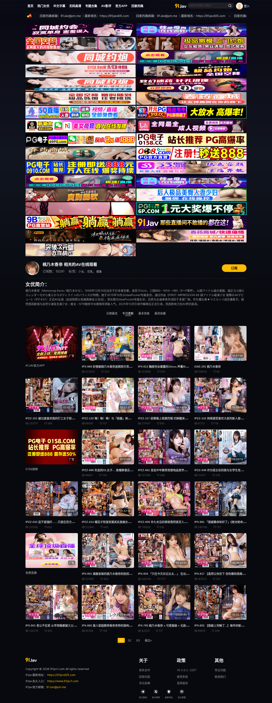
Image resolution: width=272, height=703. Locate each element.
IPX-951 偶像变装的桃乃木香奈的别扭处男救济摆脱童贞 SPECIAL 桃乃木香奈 (130, 573)
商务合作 (144, 670)
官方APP (121, 6)
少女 (81, 271)
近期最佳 (112, 313)
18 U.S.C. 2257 (186, 670)
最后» (148, 640)
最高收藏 (160, 313)
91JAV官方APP (35, 365)
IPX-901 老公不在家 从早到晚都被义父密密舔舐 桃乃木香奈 (62, 625)
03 (138, 640)
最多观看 (144, 313)
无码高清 (75, 6)
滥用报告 (182, 683)
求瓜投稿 (144, 683)
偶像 (99, 271)
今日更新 (128, 313)
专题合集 (91, 6)
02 (129, 640)
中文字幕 (59, 6)
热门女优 (43, 6)
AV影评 (106, 6)
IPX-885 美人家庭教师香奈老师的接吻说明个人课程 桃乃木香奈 (121, 625)
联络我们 (220, 676)
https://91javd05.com (61, 675)
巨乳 (90, 271)
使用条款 (182, 676)
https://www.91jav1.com (62, 681)
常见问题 (220, 670)
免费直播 (31, 572)
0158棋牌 (31, 469)
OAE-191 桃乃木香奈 (207, 366)
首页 (30, 6)
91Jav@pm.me (56, 687)
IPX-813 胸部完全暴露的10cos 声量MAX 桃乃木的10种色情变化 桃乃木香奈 (185, 366)
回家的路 (137, 6)
